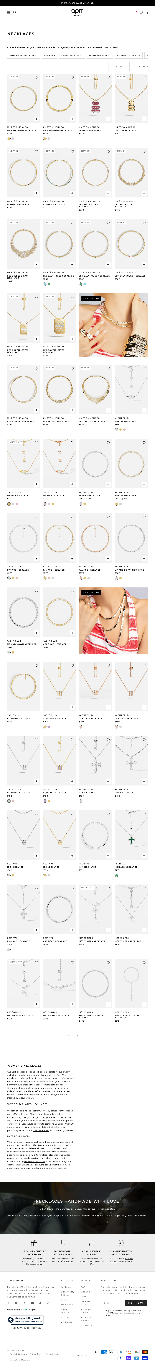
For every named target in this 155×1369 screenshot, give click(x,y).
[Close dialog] (132, 655)
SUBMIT (107, 698)
